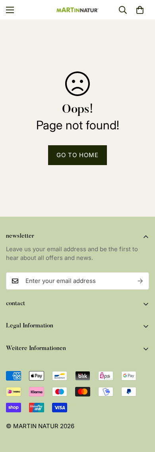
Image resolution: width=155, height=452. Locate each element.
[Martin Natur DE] (78, 9)
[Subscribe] (140, 281)
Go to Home (77, 155)
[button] (140, 10)
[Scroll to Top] (141, 410)
